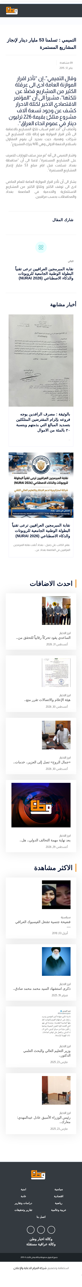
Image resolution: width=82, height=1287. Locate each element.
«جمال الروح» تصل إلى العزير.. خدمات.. (42, 762)
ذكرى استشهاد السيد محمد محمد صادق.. (42, 989)
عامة (23, 1196)
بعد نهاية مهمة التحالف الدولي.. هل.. (45, 840)
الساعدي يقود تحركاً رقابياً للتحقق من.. (43, 638)
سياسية (66, 917)
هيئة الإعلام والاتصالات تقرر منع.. (47, 700)
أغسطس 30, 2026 (57, 706)
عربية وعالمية (58, 1209)
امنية (23, 1189)
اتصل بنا (41, 1216)
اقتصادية (58, 1196)
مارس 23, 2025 (59, 1062)
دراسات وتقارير (23, 1203)
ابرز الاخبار (65, 633)
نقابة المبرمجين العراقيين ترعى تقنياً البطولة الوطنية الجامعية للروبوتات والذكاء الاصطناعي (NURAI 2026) (44, 273)
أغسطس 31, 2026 (57, 644)
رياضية (58, 1203)
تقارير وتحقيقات (23, 1209)
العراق (27, 123)
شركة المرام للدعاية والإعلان (30, 1268)
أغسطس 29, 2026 (57, 846)
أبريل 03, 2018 (60, 933)
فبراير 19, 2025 (60, 995)
